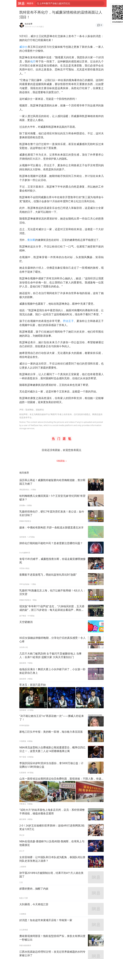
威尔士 (23, 46)
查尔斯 (31, 240)
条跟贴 (61, 460)
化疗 (33, 61)
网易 (21, 3)
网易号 (30, 3)
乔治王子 (68, 321)
